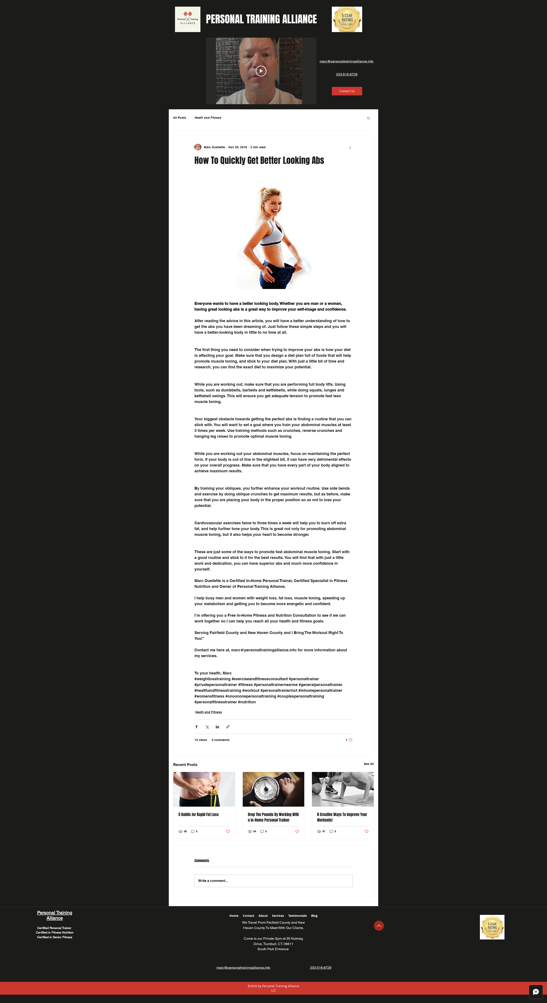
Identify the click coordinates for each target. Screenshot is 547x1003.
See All (369, 764)
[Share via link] (228, 727)
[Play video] (261, 71)
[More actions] (350, 147)
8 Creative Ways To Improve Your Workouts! (342, 817)
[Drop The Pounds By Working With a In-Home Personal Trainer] (273, 789)
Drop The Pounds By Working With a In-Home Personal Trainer (273, 817)
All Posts (179, 117)
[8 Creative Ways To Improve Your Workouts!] (343, 789)
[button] (368, 118)
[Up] (379, 926)
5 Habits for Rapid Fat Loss (198, 814)
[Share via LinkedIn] (217, 727)
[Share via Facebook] (196, 727)
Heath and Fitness (208, 117)
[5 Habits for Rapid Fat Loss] (204, 789)
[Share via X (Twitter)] (207, 727)
